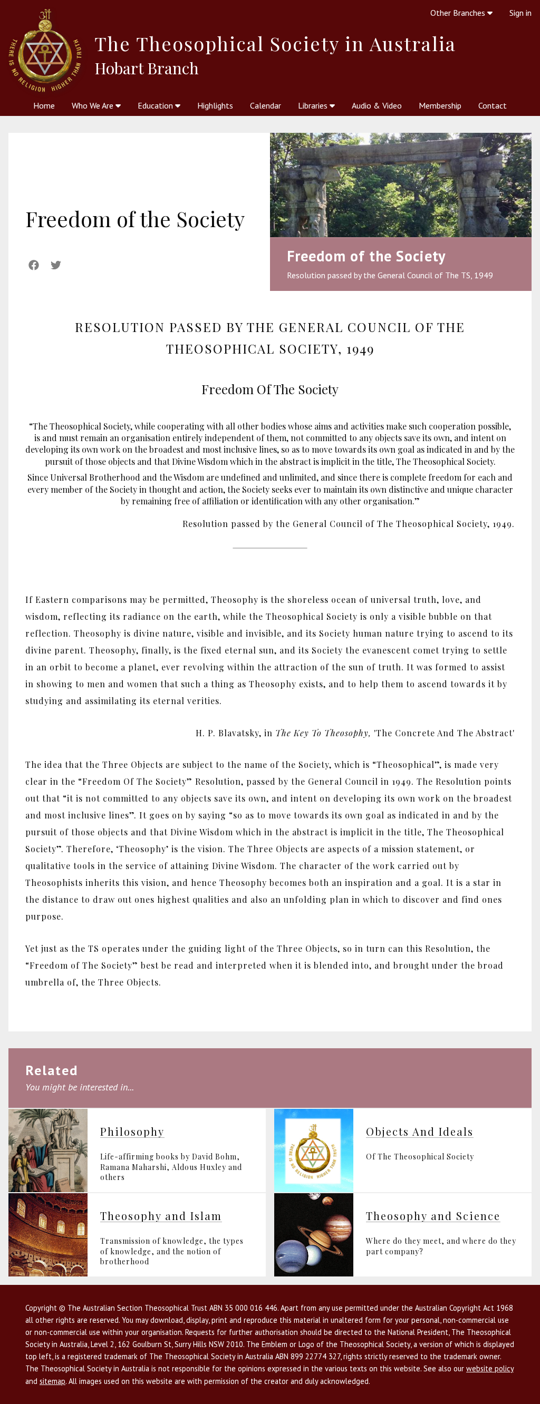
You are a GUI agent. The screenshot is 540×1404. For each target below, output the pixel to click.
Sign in (520, 12)
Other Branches (458, 12)
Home (44, 105)
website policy (490, 1368)
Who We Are (93, 105)
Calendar (265, 105)
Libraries (314, 105)
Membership (440, 105)
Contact (492, 105)
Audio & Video (377, 105)
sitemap (52, 1381)
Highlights (215, 105)
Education (156, 105)
